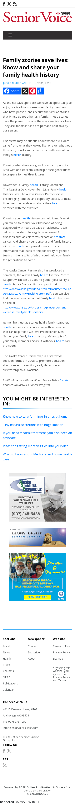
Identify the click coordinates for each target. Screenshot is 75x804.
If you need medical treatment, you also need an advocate (37, 435)
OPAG (6, 677)
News (6, 652)
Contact (33, 646)
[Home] (37, 22)
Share (15, 91)
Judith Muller (12, 83)
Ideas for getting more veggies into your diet (35, 446)
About (31, 658)
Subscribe (34, 652)
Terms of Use (61, 646)
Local (6, 646)
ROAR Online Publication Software (42, 787)
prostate (60, 237)
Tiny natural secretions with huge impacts (33, 425)
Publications (10, 683)
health (17, 155)
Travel (7, 665)
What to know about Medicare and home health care (37, 456)
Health (7, 658)
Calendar (8, 689)
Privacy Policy (61, 652)
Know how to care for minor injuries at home (35, 416)
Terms (62, 680)
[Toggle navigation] (10, 35)
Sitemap (58, 658)
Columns (8, 671)
